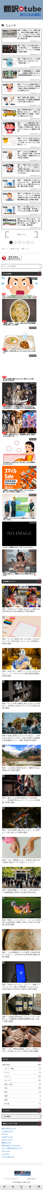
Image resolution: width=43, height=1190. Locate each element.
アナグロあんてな (8, 1157)
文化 (22, 1088)
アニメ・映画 (22, 1068)
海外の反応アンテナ (9, 1128)
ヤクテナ (5, 1134)
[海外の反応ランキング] (12, 260)
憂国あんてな (6, 1142)
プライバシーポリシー (12, 1179)
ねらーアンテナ (7, 1140)
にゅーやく (6, 1154)
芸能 (22, 1096)
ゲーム (22, 1072)
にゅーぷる (6, 1151)
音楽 (22, 1100)
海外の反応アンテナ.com (10, 1145)
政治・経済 (22, 1084)
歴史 (22, 1092)
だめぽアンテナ (7, 1137)
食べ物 (22, 1104)
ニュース (22, 1080)
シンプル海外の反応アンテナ (12, 1148)
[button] (39, 266)
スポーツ (22, 1076)
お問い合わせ (31, 1179)
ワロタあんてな (7, 1131)
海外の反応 (21, 1065)
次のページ (21, 234)
